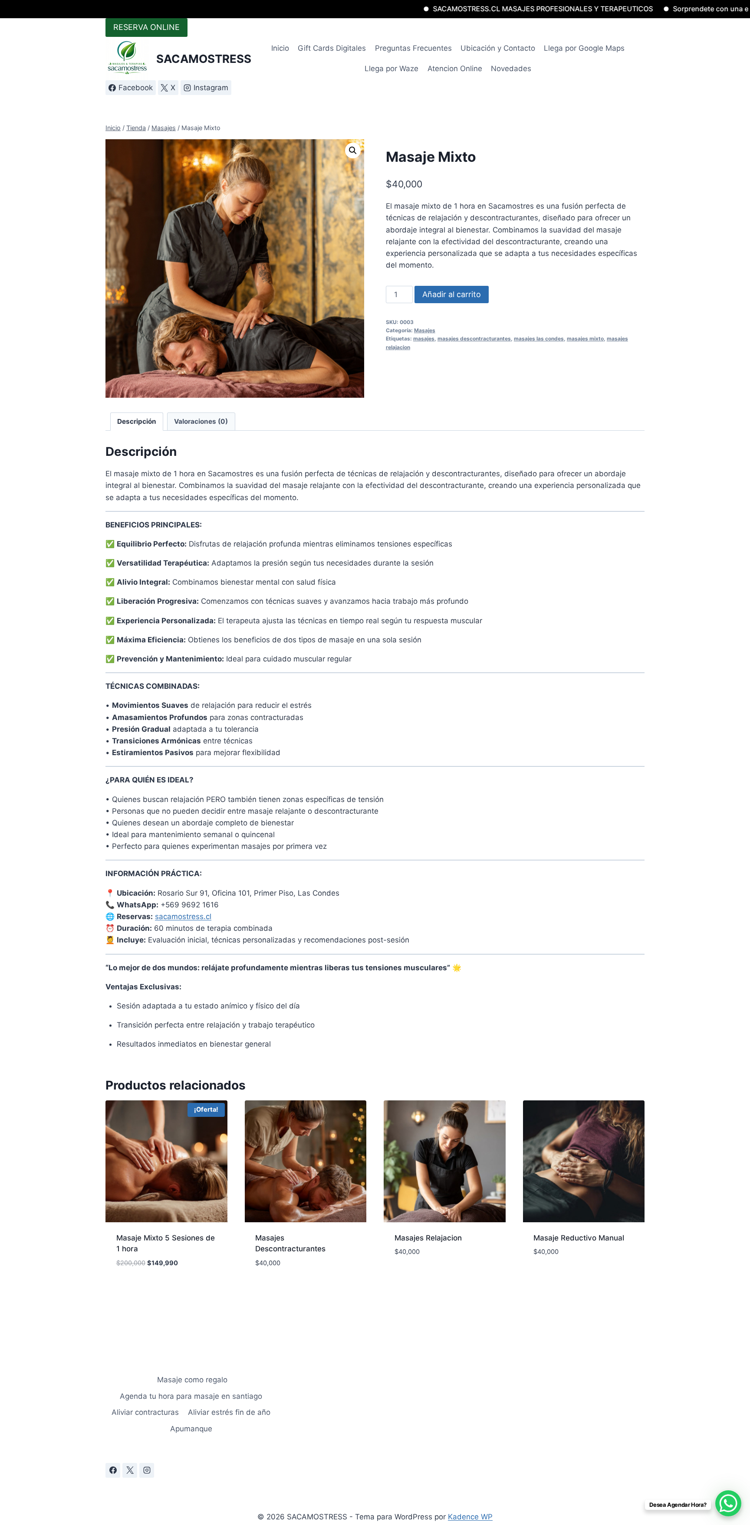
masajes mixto (585, 338)
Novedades (511, 68)
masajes (423, 338)
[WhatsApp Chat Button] (728, 1503)
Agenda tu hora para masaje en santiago (191, 1396)
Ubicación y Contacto (498, 48)
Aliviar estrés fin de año (229, 1412)
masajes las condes (539, 338)
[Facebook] (112, 1470)
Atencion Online (455, 68)
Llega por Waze (391, 68)
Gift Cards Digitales (332, 48)
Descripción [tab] (136, 421)
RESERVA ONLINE (146, 27)
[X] (129, 1470)
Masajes (424, 330)
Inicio (280, 48)
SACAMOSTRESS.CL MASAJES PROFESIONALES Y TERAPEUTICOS (484, 8)
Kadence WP (470, 1516)
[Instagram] (146, 1470)
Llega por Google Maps (584, 48)
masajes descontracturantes (474, 338)
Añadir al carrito (451, 294)
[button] (353, 150)
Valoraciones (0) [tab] (201, 421)
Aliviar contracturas (145, 1412)
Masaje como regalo (191, 1379)
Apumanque (191, 1428)
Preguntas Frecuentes (413, 48)
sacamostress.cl (183, 916)
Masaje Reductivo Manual (578, 1238)
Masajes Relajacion (428, 1238)
